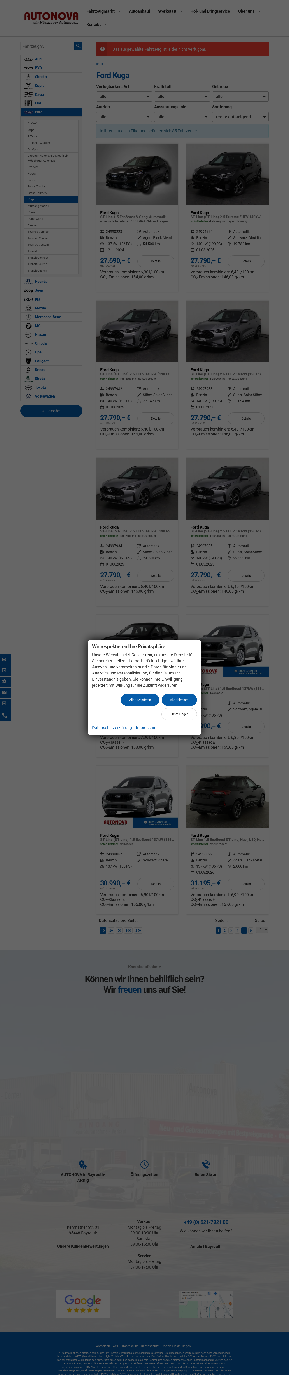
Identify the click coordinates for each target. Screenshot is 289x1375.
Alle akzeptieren (140, 700)
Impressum (146, 727)
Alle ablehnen (179, 700)
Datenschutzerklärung (112, 727)
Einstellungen (179, 714)
